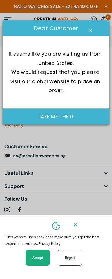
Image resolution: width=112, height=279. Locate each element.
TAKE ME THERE (56, 116)
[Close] (89, 224)
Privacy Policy (50, 243)
